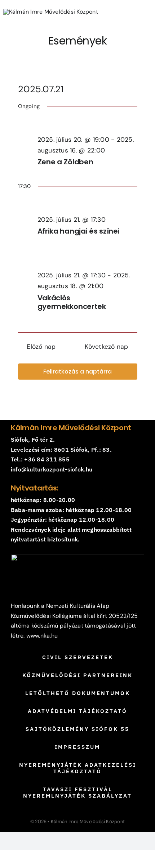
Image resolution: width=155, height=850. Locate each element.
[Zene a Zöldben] (87, 123)
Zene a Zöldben (65, 162)
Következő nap (106, 347)
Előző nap (41, 347)
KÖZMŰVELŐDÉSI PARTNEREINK (77, 675)
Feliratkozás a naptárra (77, 371)
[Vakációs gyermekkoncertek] (87, 259)
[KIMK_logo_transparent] (50, 11)
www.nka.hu (42, 635)
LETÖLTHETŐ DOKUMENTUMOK (77, 693)
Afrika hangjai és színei (78, 231)
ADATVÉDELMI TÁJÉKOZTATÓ (77, 711)
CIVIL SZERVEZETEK (77, 657)
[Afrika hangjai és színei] (87, 203)
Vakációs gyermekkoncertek (71, 302)
